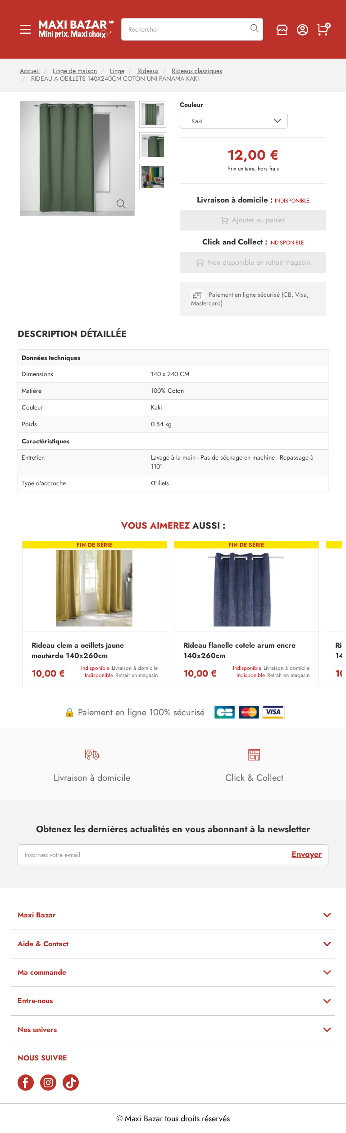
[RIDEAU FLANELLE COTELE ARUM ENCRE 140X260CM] (246, 588)
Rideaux (148, 71)
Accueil (30, 71)
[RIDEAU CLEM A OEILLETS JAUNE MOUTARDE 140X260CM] (94, 588)
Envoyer (306, 854)
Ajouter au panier (258, 220)
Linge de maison (75, 71)
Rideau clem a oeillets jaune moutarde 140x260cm (78, 650)
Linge (117, 71)
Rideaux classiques (197, 71)
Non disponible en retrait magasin (258, 262)
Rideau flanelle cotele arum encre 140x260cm (239, 650)
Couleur (191, 105)
